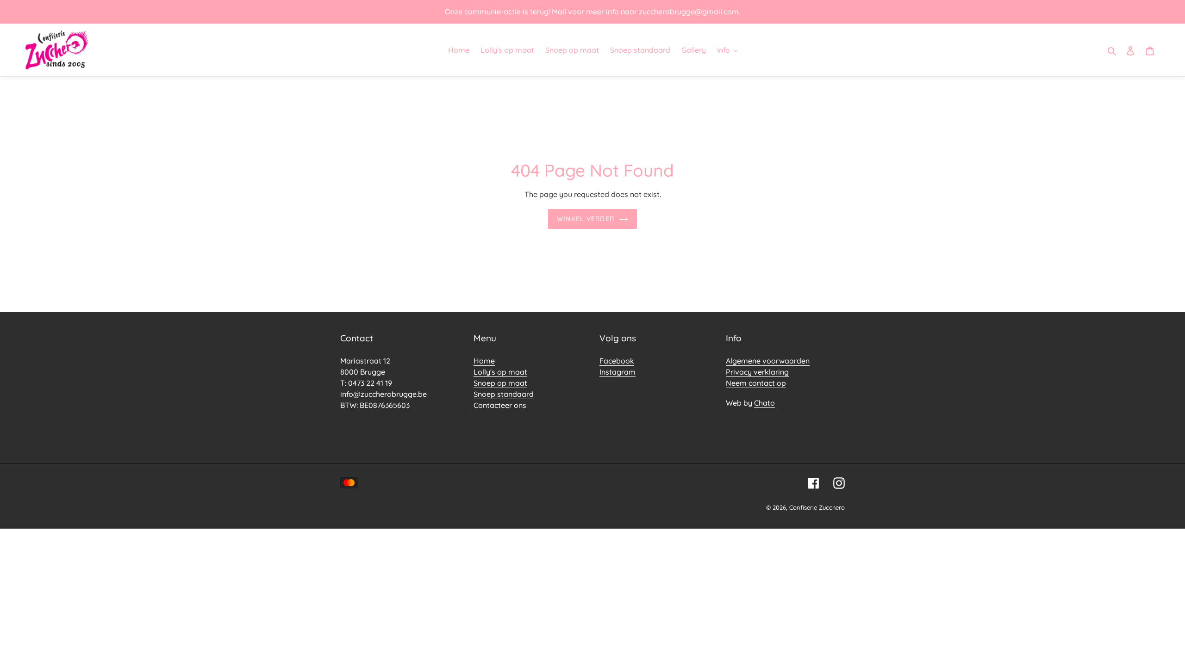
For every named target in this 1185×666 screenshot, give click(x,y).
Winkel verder (585, 219)
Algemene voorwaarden (768, 360)
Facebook (616, 360)
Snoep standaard (504, 394)
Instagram (617, 371)
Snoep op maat (500, 383)
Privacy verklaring (757, 371)
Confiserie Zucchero (817, 507)
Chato (764, 402)
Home (484, 360)
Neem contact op (756, 383)
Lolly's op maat (500, 371)
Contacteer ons (500, 405)
